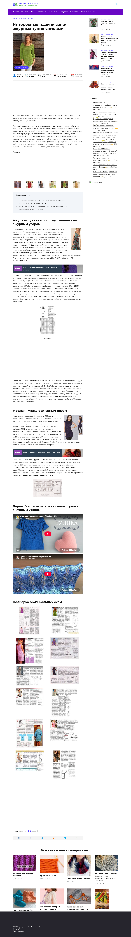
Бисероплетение (38, 12)
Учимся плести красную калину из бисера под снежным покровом (109, 24)
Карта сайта (17, 929)
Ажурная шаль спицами (106, 873)
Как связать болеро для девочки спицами (51, 908)
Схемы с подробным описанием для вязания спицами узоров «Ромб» (109, 55)
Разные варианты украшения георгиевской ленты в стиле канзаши (105, 174)
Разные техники (88, 12)
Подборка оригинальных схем (31, 210)
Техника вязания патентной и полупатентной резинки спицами (108, 87)
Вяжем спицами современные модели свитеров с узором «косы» (109, 39)
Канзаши (74, 12)
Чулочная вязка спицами (79, 878)
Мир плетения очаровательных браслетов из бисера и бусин (105, 105)
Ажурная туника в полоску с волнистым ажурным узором (42, 200)
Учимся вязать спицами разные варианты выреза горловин (107, 71)
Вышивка (53, 12)
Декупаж (64, 12)
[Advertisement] (48, 97)
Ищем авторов (18, 931)
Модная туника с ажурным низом (32, 203)
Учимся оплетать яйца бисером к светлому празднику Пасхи (102, 158)
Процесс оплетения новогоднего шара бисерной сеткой (105, 151)
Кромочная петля (48, 875)
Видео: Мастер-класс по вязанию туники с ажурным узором (43, 206)
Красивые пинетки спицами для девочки (77, 908)
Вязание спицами (20, 12)
